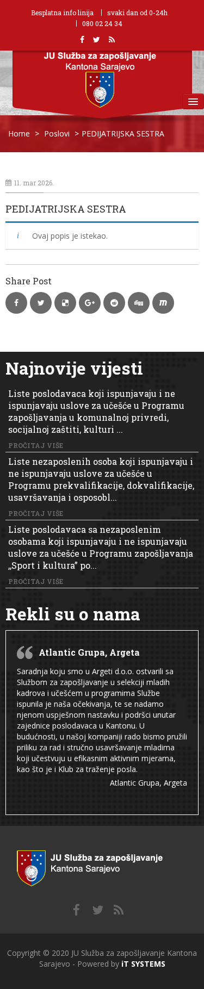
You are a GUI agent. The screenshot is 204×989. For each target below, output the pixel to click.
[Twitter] (97, 910)
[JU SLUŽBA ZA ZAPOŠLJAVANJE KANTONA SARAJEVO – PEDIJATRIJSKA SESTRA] (102, 865)
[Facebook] (76, 910)
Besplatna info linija (62, 12)
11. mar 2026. (34, 182)
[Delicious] (118, 910)
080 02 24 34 (102, 23)
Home (19, 133)
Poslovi (57, 133)
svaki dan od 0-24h (137, 12)
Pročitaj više (35, 445)
